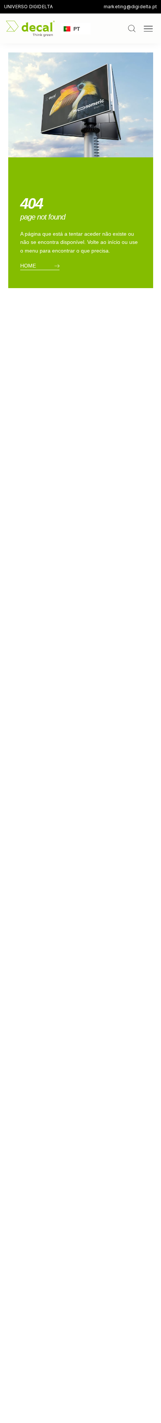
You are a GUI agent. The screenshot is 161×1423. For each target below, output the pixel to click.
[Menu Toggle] (148, 29)
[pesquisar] (132, 28)
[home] (30, 28)
